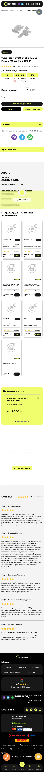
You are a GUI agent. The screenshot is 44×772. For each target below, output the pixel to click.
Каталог (13, 10)
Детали (16, 255)
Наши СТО (22, 667)
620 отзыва (38, 497)
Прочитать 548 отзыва (22, 687)
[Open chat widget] (38, 756)
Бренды (4, 753)
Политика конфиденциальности (31, 745)
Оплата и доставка (8, 745)
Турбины (21, 10)
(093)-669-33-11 (32, 3)
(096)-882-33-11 (32, 4)
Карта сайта (38, 749)
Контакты (32, 672)
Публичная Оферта (8, 749)
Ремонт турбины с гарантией (17, 399)
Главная (4, 10)
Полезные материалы (11, 672)
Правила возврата (24, 749)
